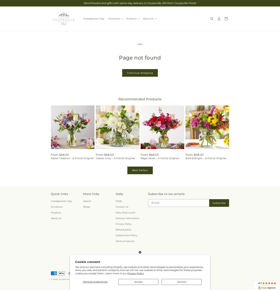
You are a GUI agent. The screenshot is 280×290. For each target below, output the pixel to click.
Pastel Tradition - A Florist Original (72, 158)
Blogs (86, 206)
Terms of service (125, 241)
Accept (138, 281)
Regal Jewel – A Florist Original (160, 158)
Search (87, 201)
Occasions (57, 206)
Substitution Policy (126, 235)
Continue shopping (140, 72)
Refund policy (123, 229)
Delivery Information (127, 218)
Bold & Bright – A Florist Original (206, 158)
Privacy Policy (135, 273)
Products (56, 212)
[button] (115, 18)
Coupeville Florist (67, 279)
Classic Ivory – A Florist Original (115, 158)
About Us (56, 218)
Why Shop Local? (125, 212)
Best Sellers (140, 170)
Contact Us (122, 206)
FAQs (119, 201)
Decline (181, 281)
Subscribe (219, 203)
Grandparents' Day (61, 201)
